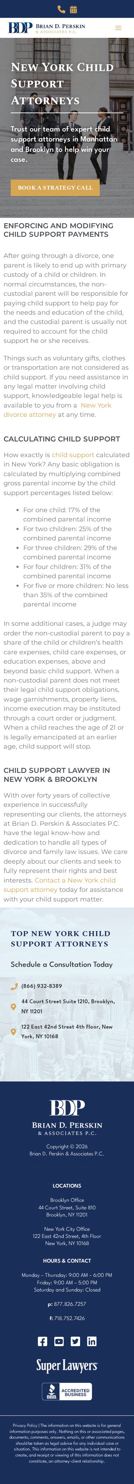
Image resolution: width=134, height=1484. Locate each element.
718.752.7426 (69, 1318)
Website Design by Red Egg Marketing (51, 1161)
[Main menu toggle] (118, 27)
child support (73, 455)
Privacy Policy (25, 1426)
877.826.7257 (70, 1304)
